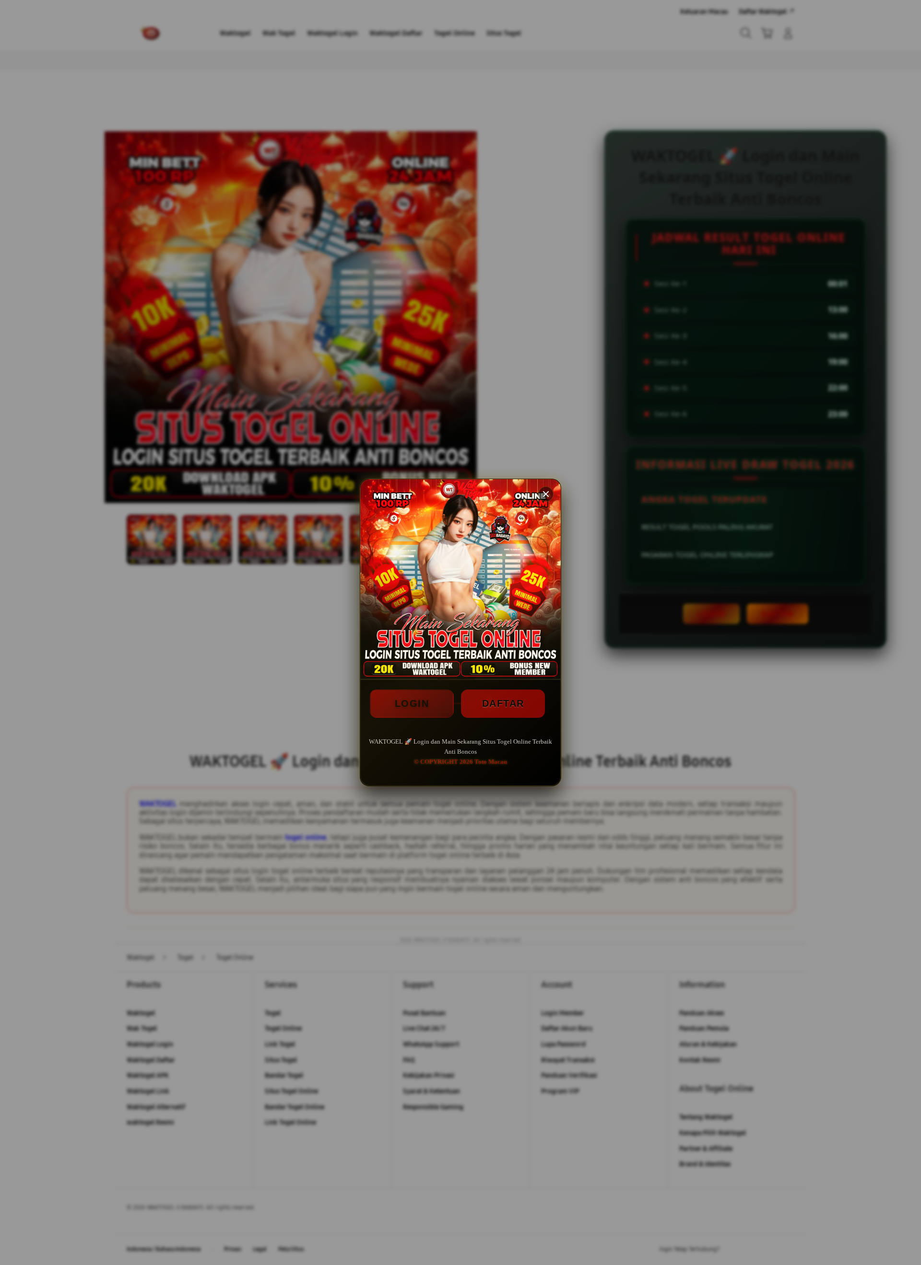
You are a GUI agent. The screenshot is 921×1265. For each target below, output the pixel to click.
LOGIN (412, 703)
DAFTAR (503, 703)
